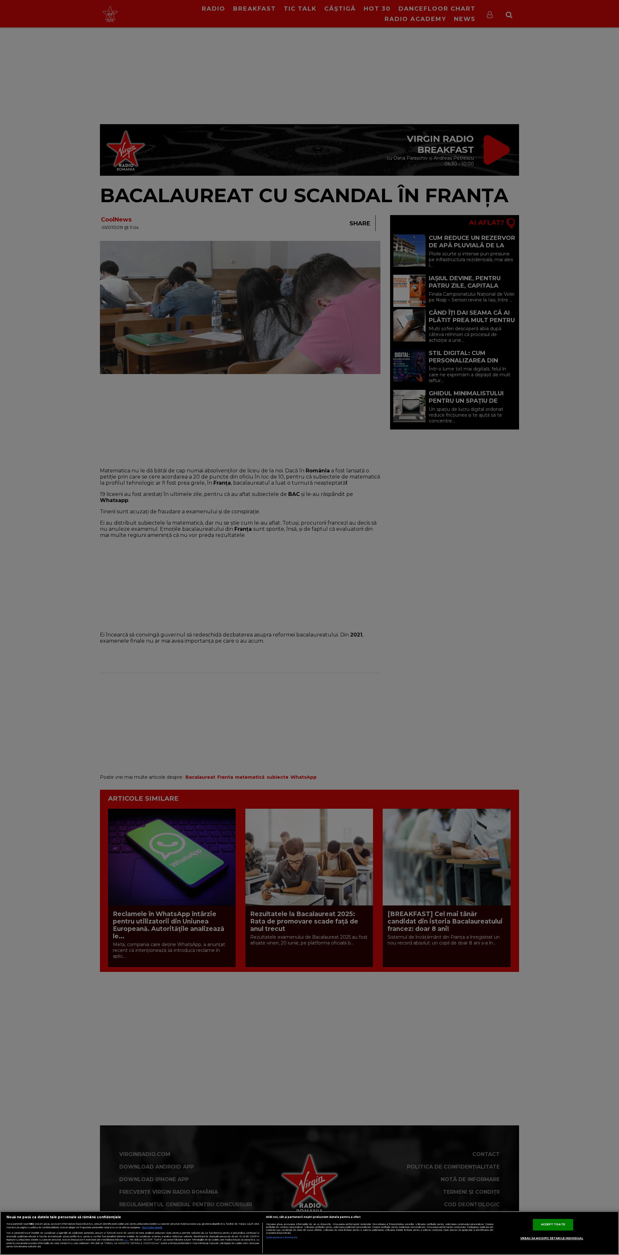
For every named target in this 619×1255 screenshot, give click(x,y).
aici (126, 1239)
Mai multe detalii (152, 1227)
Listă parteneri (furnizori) (281, 1237)
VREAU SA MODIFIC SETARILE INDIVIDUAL (551, 1238)
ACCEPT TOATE (553, 1224)
